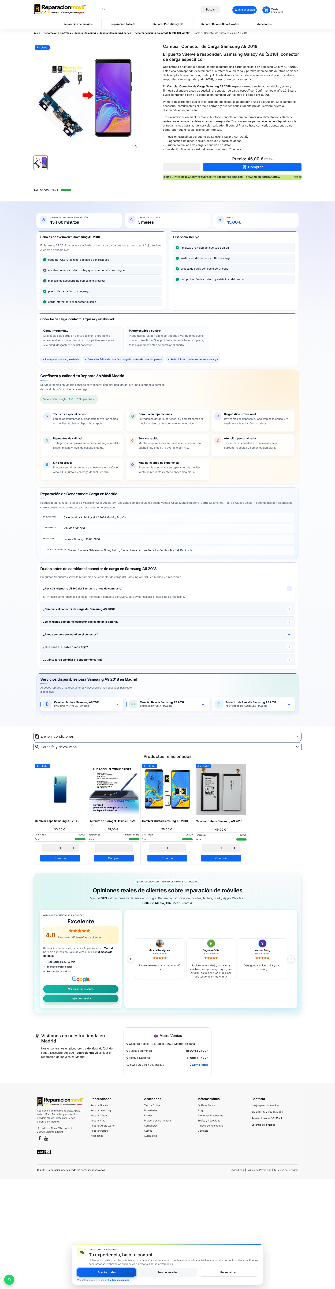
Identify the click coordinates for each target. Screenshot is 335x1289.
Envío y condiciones (57, 736)
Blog (200, 1110)
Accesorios (97, 1135)
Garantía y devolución (59, 747)
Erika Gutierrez (211, 950)
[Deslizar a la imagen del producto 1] (41, 162)
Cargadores (151, 1125)
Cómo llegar (200, 1064)
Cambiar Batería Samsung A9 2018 (219, 821)
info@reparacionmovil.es (265, 1105)
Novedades (150, 1110)
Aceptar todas (107, 1272)
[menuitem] (77, 24)
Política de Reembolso (210, 1125)
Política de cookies (119, 1280)
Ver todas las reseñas (81, 989)
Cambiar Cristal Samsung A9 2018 (165, 821)
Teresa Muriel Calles (262, 950)
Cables (148, 1130)
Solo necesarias (167, 1272)
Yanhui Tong (160, 950)
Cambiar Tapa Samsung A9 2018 (57, 821)
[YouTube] (46, 1139)
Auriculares (150, 1135)
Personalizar (228, 1272)
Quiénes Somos (206, 1105)
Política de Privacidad (259, 1169)
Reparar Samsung (101, 1110)
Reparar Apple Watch (103, 1125)
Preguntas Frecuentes (210, 1115)
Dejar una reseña (81, 998)
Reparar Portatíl (99, 1130)
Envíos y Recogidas (209, 1120)
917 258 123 (258, 1111)
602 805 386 (138, 1064)
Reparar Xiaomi (99, 1115)
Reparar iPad (98, 1120)
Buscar (210, 9)
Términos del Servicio (286, 1169)
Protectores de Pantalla (157, 1120)
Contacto (203, 1130)
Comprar (253, 167)
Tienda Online (152, 1105)
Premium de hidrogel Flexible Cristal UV (112, 823)
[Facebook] (39, 1139)
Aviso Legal (237, 1169)
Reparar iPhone (99, 1105)
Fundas (148, 1115)
